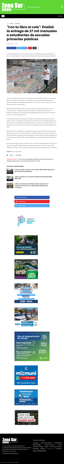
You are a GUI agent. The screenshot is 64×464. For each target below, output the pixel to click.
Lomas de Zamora (56, 446)
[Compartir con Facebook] (12, 48)
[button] (3, 16)
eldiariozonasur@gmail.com (11, 453)
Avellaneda (58, 443)
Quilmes (35, 451)
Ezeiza (60, 444)
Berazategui (37, 444)
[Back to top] (60, 460)
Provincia (59, 448)
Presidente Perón (50, 448)
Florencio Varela (38, 446)
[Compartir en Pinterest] (30, 48)
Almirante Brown (46, 443)
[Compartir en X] (22, 48)
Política (42, 448)
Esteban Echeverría (49, 444)
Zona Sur (17, 23)
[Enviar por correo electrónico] (35, 48)
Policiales (36, 448)
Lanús (11, 23)
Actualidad (35, 443)
